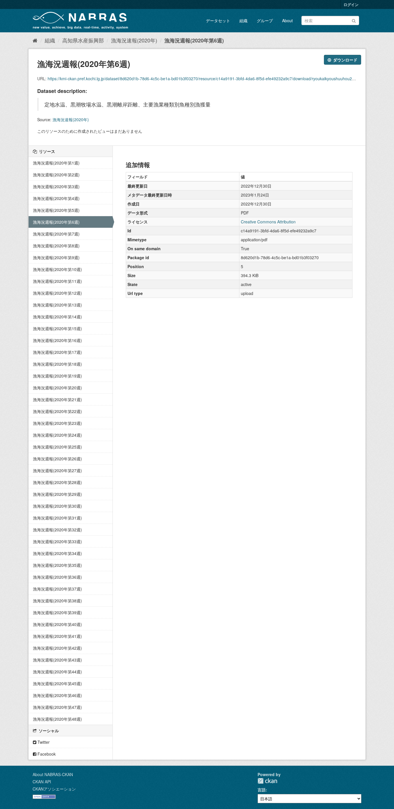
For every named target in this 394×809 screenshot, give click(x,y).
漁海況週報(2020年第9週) (56, 257)
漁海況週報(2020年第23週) (57, 423)
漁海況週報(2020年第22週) (57, 411)
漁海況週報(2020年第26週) (57, 459)
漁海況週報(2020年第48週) (57, 719)
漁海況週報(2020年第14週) (57, 317)
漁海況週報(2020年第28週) (57, 482)
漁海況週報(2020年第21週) (57, 399)
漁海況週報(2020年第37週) (57, 589)
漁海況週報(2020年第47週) (57, 707)
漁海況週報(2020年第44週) (57, 672)
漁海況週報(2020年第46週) (57, 695)
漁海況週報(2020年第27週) (57, 470)
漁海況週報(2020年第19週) (57, 376)
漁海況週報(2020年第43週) (57, 660)
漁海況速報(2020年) (134, 40)
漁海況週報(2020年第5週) (56, 210)
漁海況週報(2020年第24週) (57, 435)
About (287, 20)
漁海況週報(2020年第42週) (57, 648)
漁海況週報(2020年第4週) (56, 198)
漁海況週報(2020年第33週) (57, 541)
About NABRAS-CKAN (53, 774)
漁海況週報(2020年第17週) (57, 352)
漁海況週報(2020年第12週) (57, 293)
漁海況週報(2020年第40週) (57, 624)
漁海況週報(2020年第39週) (57, 612)
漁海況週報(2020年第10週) (57, 269)
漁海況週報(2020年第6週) (194, 40)
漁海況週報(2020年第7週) (56, 234)
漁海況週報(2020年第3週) (56, 186)
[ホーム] (35, 40)
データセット (218, 20)
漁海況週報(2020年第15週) (57, 328)
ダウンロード (344, 60)
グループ (265, 20)
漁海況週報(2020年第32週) (57, 530)
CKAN (267, 781)
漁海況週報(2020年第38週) (57, 601)
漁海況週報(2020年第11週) (57, 281)
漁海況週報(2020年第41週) (57, 636)
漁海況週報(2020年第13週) (57, 305)
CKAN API (42, 781)
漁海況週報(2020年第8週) (56, 246)
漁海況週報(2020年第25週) (57, 447)
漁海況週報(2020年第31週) (57, 518)
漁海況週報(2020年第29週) (57, 494)
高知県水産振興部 (83, 40)
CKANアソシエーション (54, 789)
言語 (262, 790)
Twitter (43, 742)
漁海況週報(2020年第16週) (57, 340)
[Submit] (353, 20)
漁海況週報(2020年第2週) (56, 175)
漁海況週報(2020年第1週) (56, 163)
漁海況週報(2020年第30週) (57, 506)
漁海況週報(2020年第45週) (57, 683)
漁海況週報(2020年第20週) (57, 388)
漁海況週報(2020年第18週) (57, 364)
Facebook (46, 754)
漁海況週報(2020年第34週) (57, 553)
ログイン (351, 4)
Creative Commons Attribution (268, 222)
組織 (243, 20)
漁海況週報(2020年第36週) (57, 577)
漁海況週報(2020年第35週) (57, 565)
